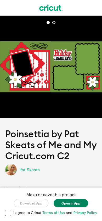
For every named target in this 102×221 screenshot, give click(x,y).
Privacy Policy (85, 212)
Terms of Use (54, 212)
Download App (31, 203)
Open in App (70, 203)
